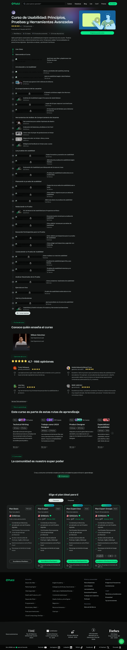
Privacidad (108, 597)
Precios (103, 4)
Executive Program (90, 592)
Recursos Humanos (59, 607)
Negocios (56, 603)
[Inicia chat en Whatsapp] (121, 641)
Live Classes (88, 586)
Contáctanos (109, 586)
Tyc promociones (111, 600)
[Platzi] (15, 3)
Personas (56, 500)
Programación (29, 603)
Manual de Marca (90, 607)
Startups (55, 611)
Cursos (69, 4)
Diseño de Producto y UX (33, 595)
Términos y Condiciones (113, 594)
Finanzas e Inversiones (32, 611)
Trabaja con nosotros (91, 596)
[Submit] (24, 4)
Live (91, 4)
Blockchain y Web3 (31, 607)
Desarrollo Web (30, 583)
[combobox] (43, 4)
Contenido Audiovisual (60, 595)
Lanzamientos (89, 589)
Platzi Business (89, 583)
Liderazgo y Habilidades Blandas (63, 591)
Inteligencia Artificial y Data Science (63, 587)
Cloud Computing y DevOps (34, 615)
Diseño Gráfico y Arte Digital (61, 599)
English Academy (58, 583)
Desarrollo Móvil (30, 599)
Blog (85, 4)
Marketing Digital (30, 587)
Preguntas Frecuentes (112, 583)
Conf (96, 4)
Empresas (78, 4)
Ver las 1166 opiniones (18, 401)
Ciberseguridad (30, 591)
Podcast (87, 599)
